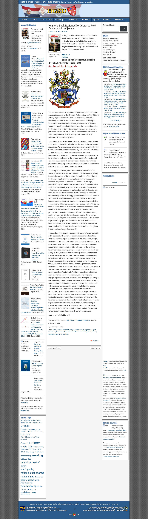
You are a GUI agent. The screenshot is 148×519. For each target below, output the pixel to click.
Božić (39, 420)
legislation (88, 330)
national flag (83, 332)
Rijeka (36, 486)
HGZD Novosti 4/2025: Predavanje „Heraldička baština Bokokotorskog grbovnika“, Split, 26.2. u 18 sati (115, 115)
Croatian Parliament (63, 330)
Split (41, 486)
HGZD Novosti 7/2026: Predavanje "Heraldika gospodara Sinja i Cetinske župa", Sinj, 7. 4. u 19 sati (115, 94)
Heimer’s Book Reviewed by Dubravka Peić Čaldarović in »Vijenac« (72, 27)
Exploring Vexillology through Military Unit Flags (38, 348)
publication (51, 334)
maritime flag (26, 456)
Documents (86, 20)
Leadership (59, 20)
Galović (24, 443)
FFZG (23, 435)
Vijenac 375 (66, 54)
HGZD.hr (114, 183)
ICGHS (23, 452)
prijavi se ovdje (114, 126)
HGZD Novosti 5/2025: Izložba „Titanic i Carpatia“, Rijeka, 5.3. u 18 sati (115, 108)
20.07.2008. (53, 31)
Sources (106, 20)
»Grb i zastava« (46, 20)
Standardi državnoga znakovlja (78, 320)
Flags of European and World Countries (30, 438)
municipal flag (27, 469)
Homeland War (26, 449)
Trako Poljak (25, 489)
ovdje (104, 365)
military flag (26, 459)
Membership (73, 20)
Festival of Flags (39, 432)
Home (24, 20)
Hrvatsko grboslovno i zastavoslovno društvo (39, 1)
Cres (40, 423)
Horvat (34, 449)
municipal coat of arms (30, 464)
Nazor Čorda (39, 477)
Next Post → (95, 348)
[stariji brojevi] (115, 120)
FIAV (28, 435)
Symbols (96, 20)
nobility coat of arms (30, 480)
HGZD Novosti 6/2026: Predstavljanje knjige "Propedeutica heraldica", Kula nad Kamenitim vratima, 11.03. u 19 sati (115, 102)
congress (35, 423)
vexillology (66, 334)
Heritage (65, 57)
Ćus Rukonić (25, 495)
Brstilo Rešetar (26, 423)
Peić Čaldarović (92, 332)
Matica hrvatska (61, 332)
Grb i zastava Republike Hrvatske (38, 383)
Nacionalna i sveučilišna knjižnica (117, 430)
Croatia (54, 330)
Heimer (77, 330)
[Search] (123, 28)
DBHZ (38, 429)
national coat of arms (72, 332)
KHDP (37, 452)
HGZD (30, 447)
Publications (63, 31)
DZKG (23, 432)
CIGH (126, 511)
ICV (27, 452)
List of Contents (32, 48)
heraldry (82, 330)
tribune (33, 489)
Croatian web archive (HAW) (111, 456)
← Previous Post (54, 348)
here (124, 370)
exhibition (30, 432)
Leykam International (34, 43)
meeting (37, 455)
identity (32, 452)
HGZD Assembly (39, 447)
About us (34, 20)
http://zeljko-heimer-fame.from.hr (112, 377)
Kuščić (42, 452)
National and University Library (115, 447)
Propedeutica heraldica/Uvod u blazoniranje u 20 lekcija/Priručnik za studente (38, 63)
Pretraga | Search (109, 25)
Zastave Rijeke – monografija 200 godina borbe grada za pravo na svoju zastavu (37, 146)
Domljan (71, 330)
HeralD (105, 361)
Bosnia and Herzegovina (28, 420)
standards (59, 334)
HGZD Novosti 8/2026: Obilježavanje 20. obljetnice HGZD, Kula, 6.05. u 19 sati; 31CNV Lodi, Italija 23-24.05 (115, 87)
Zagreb (33, 492)
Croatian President (28, 429)
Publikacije (24, 402)
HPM (39, 449)
